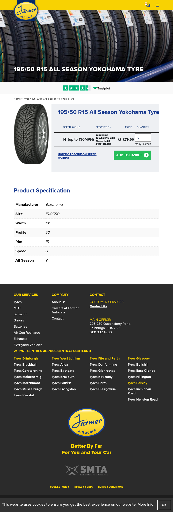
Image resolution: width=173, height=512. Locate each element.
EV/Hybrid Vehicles (28, 344)
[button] (86, 88)
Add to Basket (129, 155)
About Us (58, 301)
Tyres (26, 99)
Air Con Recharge (27, 332)
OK (164, 504)
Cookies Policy (59, 487)
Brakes (19, 320)
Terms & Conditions (110, 487)
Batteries (20, 326)
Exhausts (20, 338)
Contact (58, 318)
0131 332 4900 (101, 332)
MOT (17, 308)
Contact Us (98, 306)
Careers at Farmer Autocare (65, 310)
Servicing (20, 314)
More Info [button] (145, 504)
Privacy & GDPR (83, 487)
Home (17, 99)
